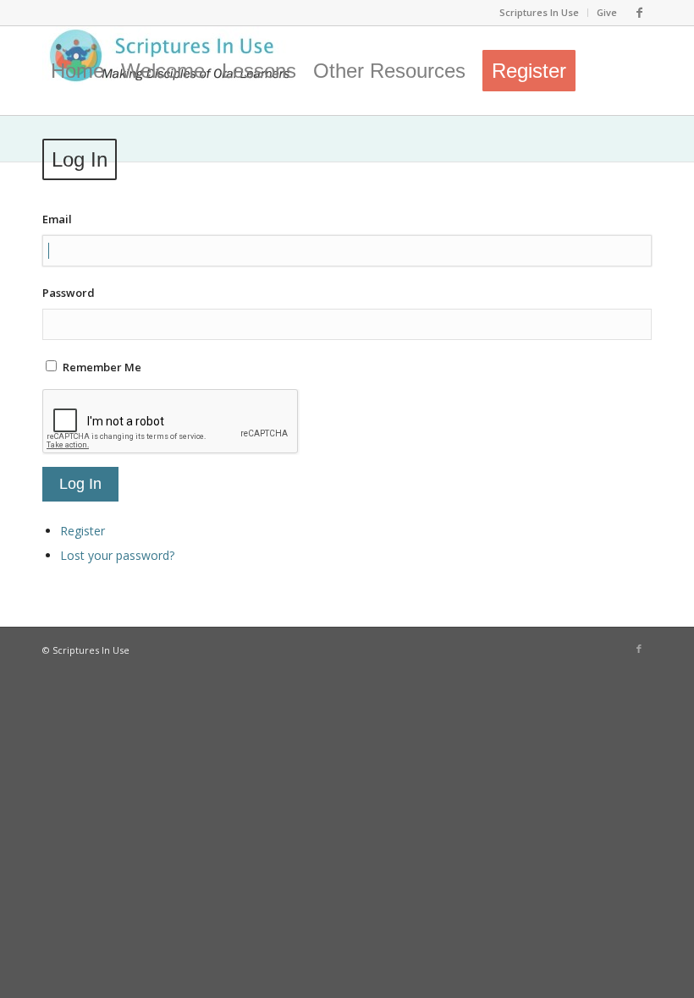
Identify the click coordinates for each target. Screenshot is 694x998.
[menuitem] (539, 12)
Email (57, 219)
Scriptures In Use (539, 12)
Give (607, 12)
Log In (80, 483)
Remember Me (102, 367)
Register (82, 531)
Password (68, 292)
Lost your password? (117, 555)
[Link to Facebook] (639, 12)
